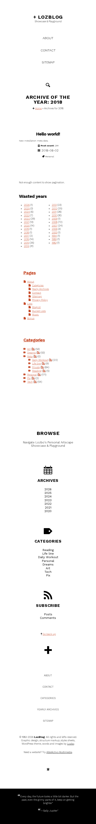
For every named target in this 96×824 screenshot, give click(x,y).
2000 (54, 232)
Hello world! (48, 134)
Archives (48, 480)
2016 (26, 239)
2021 (26, 222)
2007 (54, 225)
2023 (26, 215)
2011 (54, 211)
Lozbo (70, 743)
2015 (26, 242)
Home (38, 108)
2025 (27, 208)
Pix (29, 378)
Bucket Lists (39, 311)
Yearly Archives (40, 289)
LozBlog (48, 17)
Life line (36, 363)
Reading (37, 371)
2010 (54, 215)
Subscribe (48, 605)
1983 (54, 242)
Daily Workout (40, 360)
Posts (48, 614)
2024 (27, 211)
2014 (26, 246)
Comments (48, 618)
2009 (54, 218)
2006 (54, 229)
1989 (54, 239)
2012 (54, 208)
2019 (26, 229)
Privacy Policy (40, 300)
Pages (29, 272)
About (48, 38)
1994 (54, 235)
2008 (54, 222)
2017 (26, 235)
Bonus (30, 318)
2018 (26, 232)
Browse (48, 433)
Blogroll (36, 307)
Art (29, 349)
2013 (54, 205)
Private (36, 367)
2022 (27, 218)
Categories (38, 285)
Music (35, 314)
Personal (32, 374)
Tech (30, 381)
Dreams (31, 352)
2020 (27, 225)
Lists (29, 303)
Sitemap (48, 62)
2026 (27, 205)
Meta (30, 356)
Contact (48, 50)
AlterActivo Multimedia (59, 752)
